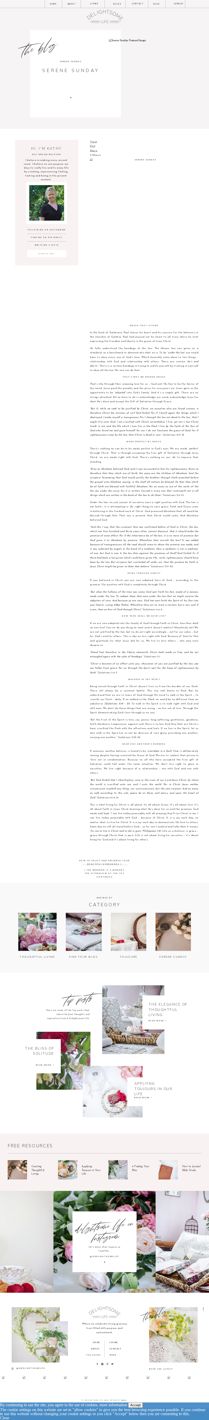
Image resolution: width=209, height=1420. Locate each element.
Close (4, 1418)
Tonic (124, 1400)
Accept (135, 1405)
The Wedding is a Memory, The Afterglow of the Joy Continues (105, 873)
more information (113, 1405)
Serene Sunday (71, 61)
